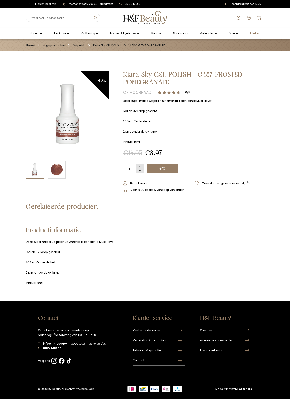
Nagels (34, 33)
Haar (154, 33)
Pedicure (60, 33)
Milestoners (243, 389)
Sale (232, 33)
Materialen (207, 33)
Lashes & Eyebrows (123, 33)
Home (30, 45)
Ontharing (88, 33)
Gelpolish (79, 45)
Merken (255, 33)
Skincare (178, 33)
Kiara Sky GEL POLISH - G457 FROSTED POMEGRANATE (129, 45)
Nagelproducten (54, 45)
